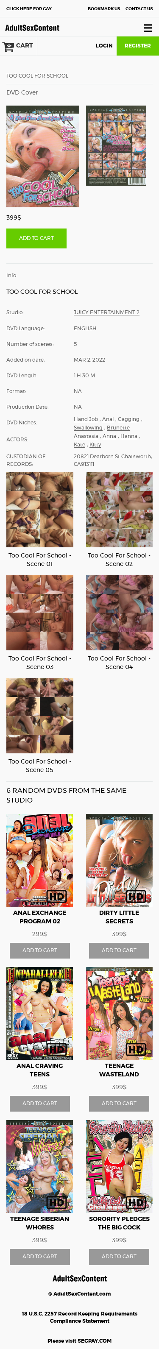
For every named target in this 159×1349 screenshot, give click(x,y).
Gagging (128, 419)
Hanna (128, 436)
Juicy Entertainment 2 (106, 312)
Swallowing (88, 427)
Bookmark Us (104, 9)
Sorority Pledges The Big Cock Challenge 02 (119, 1227)
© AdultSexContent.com (79, 1293)
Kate (79, 444)
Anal (108, 419)
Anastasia (86, 436)
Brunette (118, 427)
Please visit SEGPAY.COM (79, 1340)
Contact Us (139, 9)
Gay (29, 9)
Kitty (95, 444)
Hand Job (86, 419)
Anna (109, 436)
